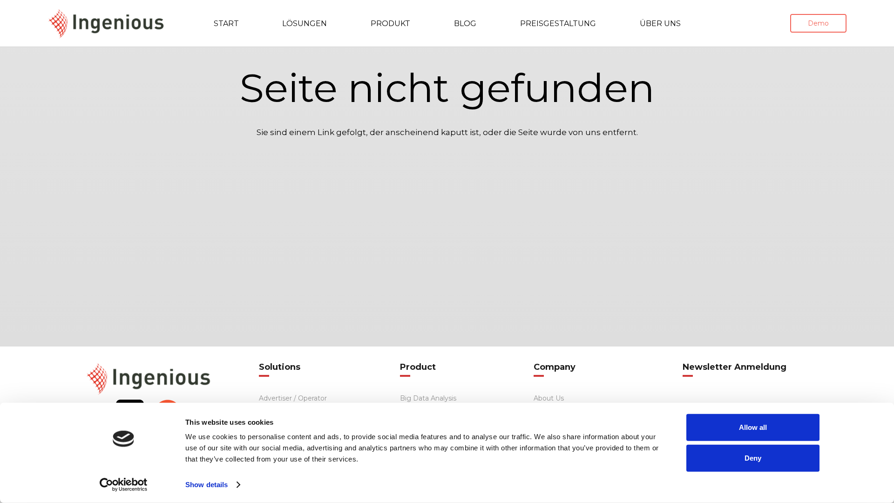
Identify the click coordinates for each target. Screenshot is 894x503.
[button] (342, 23)
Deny (753, 458)
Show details (206, 485)
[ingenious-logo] (106, 23)
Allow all (753, 427)
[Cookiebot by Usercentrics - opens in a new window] (123, 485)
